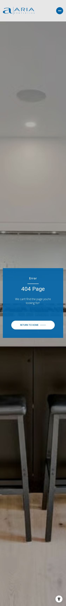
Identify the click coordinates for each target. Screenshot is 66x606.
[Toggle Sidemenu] (59, 10)
